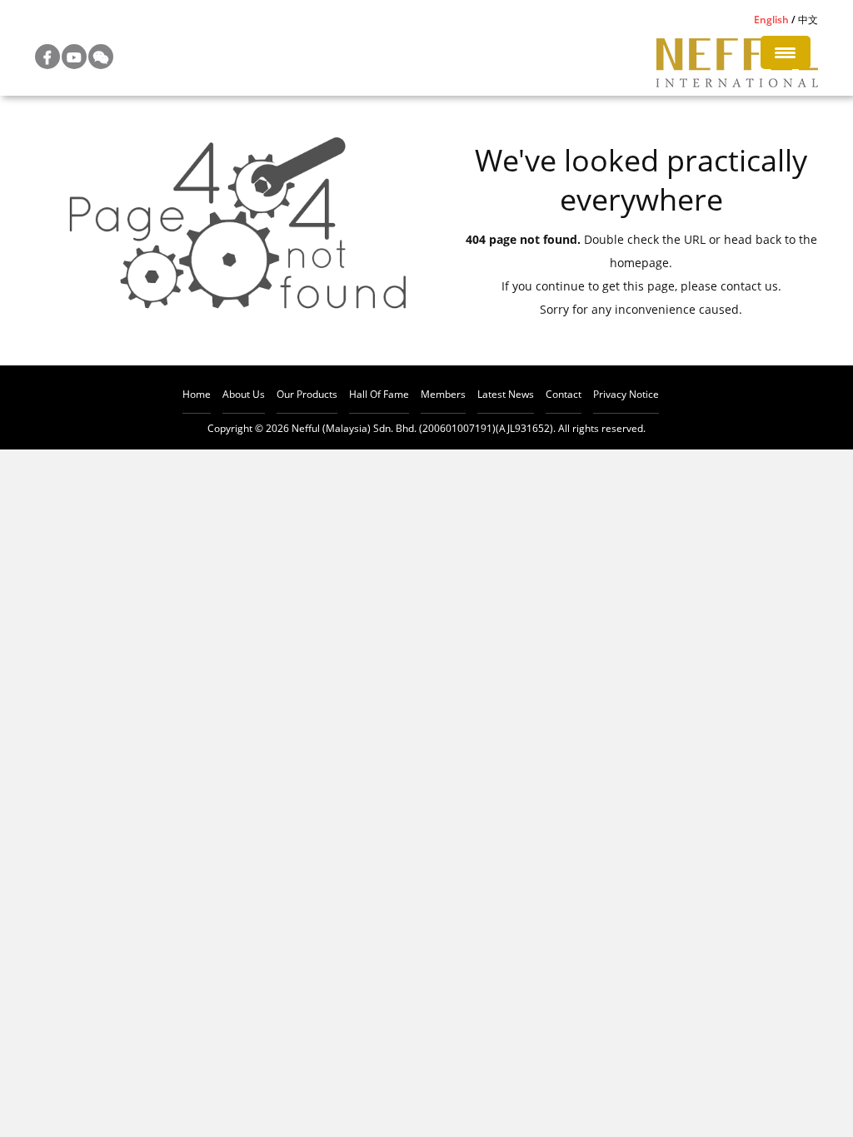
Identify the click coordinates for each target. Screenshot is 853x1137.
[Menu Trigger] (786, 52)
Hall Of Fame (379, 394)
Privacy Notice (626, 394)
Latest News (505, 394)
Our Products (307, 394)
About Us (243, 394)
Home (196, 394)
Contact (563, 394)
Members (443, 394)
